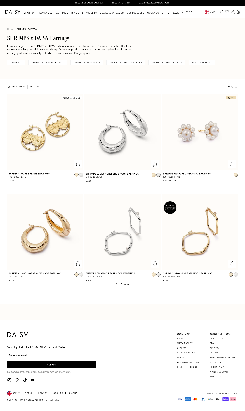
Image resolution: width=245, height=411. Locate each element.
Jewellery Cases (112, 13)
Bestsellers (135, 13)
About (180, 339)
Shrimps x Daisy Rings (87, 63)
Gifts (166, 13)
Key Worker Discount (189, 363)
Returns (214, 353)
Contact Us (216, 339)
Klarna (73, 393)
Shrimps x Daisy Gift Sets (167, 63)
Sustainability (185, 343)
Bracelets (89, 13)
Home (10, 29)
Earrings (62, 13)
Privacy (43, 393)
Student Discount (187, 367)
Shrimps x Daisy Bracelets (126, 63)
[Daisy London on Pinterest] (17, 380)
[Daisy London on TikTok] (25, 380)
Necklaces (45, 13)
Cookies (58, 393)
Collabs (153, 13)
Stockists (215, 363)
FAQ (212, 343)
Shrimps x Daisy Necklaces (48, 63)
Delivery (214, 348)
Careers (181, 348)
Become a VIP (217, 367)
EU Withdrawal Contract (224, 358)
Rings (75, 13)
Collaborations (186, 353)
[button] (238, 12)
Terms (29, 393)
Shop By (29, 13)
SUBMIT (51, 365)
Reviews (181, 358)
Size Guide (215, 377)
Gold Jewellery (201, 63)
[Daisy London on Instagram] (9, 380)
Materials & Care (219, 372)
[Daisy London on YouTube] (32, 380)
